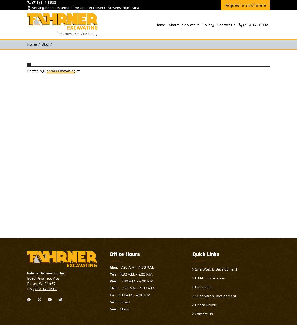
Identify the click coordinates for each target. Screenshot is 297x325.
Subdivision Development (215, 296)
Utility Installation (210, 278)
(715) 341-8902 (255, 25)
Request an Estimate (245, 5)
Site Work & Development (216, 269)
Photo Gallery (206, 305)
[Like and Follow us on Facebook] (29, 299)
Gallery (208, 25)
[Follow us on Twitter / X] (39, 299)
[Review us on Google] (60, 299)
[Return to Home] (62, 259)
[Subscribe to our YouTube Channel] (50, 299)
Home (160, 25)
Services (189, 25)
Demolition (204, 287)
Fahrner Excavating (60, 71)
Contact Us (226, 25)
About (174, 25)
